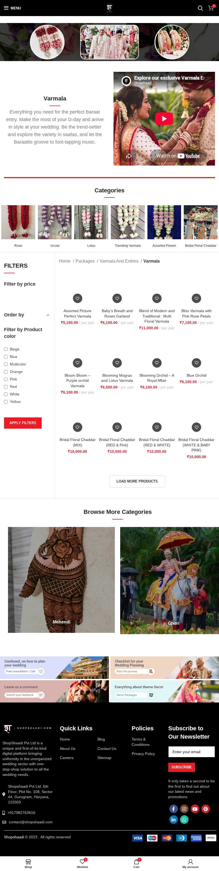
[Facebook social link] (173, 810)
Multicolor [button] (17, 393)
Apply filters (22, 452)
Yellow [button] (15, 431)
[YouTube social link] (195, 810)
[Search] (200, 8)
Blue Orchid (196, 375)
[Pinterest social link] (205, 810)
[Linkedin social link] (173, 820)
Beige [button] (14, 378)
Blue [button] (13, 386)
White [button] (14, 423)
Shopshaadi (14, 838)
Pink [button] (13, 408)
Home (65, 261)
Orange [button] (16, 401)
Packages (86, 261)
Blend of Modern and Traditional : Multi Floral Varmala (157, 316)
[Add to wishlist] (77, 298)
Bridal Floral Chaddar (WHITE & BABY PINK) (196, 445)
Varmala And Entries (119, 261)
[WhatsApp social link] (184, 820)
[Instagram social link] (184, 810)
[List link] (27, 814)
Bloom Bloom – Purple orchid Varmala (77, 380)
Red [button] (13, 416)
